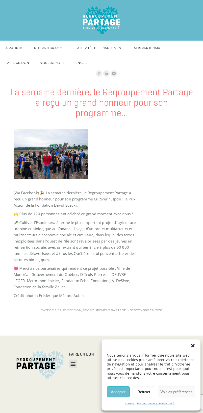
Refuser (143, 392)
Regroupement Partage (104, 310)
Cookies (130, 403)
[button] (192, 345)
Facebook (72, 310)
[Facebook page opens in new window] (99, 73)
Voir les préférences (176, 392)
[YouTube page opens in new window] (114, 73)
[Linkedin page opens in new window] (106, 73)
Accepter (118, 392)
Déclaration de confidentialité (156, 403)
